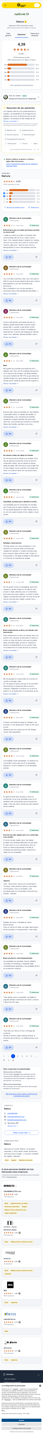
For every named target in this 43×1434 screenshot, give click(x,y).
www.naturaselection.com (15, 1116)
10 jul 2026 (19, 317)
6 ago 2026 (19, 992)
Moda (6, 1160)
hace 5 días (20, 225)
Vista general (8, 34)
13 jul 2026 (19, 407)
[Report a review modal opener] (36, 257)
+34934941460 (12, 1113)
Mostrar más (12, 1126)
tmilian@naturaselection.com (16, 1120)
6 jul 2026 (19, 876)
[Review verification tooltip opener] (25, 21)
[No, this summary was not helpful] (38, 149)
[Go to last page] (13, 1060)
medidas (17, 1074)
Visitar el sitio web (20, 1133)
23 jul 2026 (19, 361)
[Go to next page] (8, 1060)
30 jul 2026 (19, 917)
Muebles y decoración (25, 1160)
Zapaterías (8, 1274)
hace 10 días (20, 756)
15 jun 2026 (20, 674)
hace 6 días (20, 830)
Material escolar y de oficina (19, 1203)
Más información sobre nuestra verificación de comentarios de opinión (21, 1095)
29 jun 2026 (20, 538)
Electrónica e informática (12, 1206)
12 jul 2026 (19, 1026)
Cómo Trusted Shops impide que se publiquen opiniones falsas (22, 165)
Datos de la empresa (35, 34)
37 (4, 1060)
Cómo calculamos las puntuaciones (21, 85)
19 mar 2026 (20, 451)
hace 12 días (20, 497)
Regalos (13, 1160)
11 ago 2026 (20, 582)
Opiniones (22, 34)
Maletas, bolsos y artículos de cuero (15, 1210)
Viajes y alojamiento (11, 1213)
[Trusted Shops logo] (21, 5)
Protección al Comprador (12, 1382)
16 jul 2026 (19, 274)
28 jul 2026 (19, 717)
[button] (5, 5)
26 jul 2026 (19, 625)
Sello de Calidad (9, 1379)
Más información (12, 1177)
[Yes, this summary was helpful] (34, 149)
